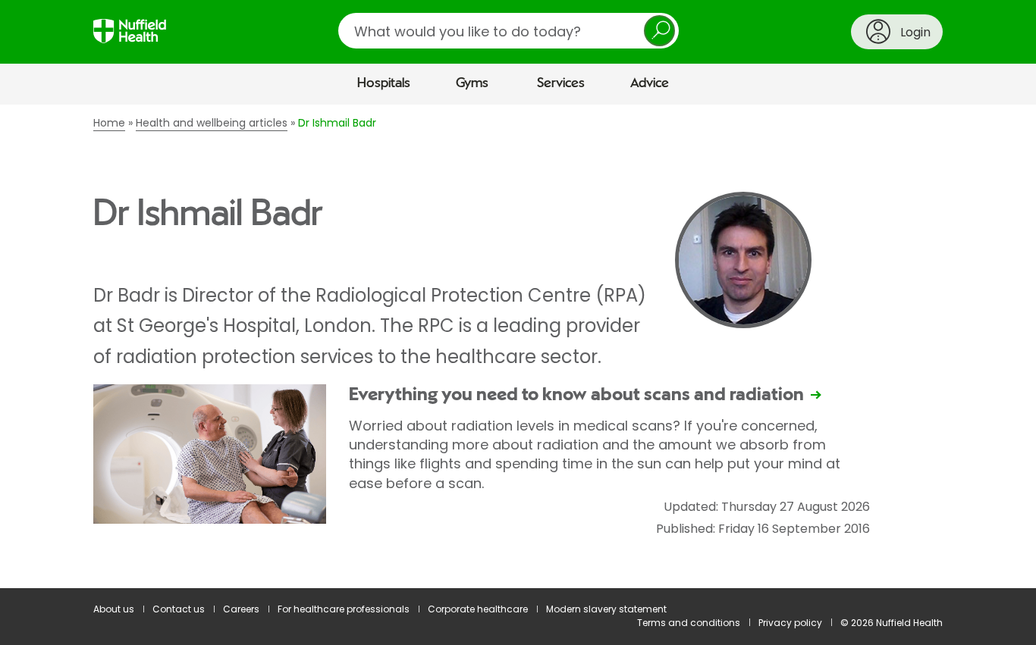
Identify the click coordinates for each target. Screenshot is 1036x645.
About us (113, 609)
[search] (508, 31)
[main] (518, 347)
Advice (649, 83)
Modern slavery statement (606, 609)
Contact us (178, 609)
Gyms (472, 83)
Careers (241, 609)
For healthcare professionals (344, 609)
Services (561, 83)
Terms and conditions (688, 622)
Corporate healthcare (478, 609)
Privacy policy (790, 622)
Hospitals (383, 83)
